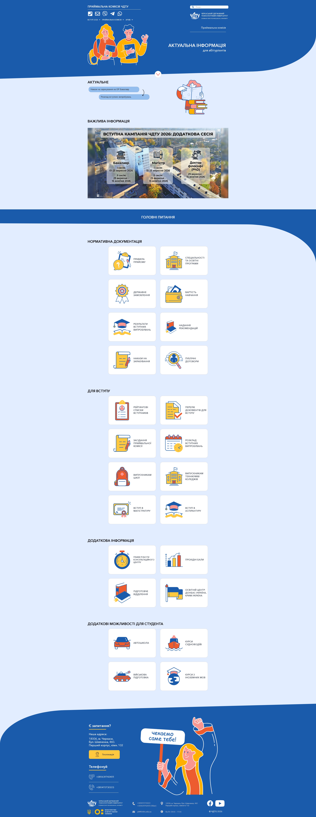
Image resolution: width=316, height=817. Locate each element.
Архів (128, 20)
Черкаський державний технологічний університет (214, 14)
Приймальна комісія (111, 20)
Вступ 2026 (93, 20)
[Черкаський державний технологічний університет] (194, 16)
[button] (94, 20)
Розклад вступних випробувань (116, 97)
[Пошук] (193, 7)
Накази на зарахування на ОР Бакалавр (110, 89)
